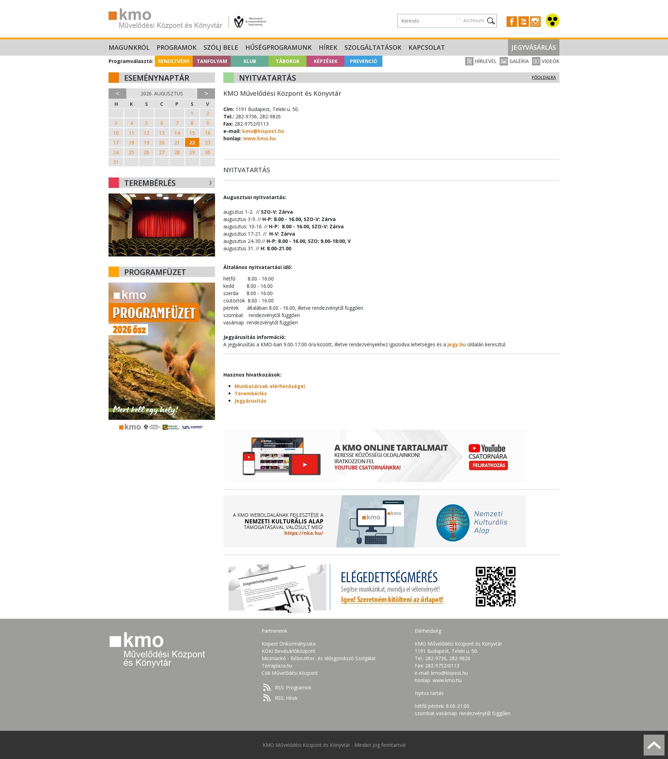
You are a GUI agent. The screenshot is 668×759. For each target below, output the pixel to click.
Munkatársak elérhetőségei (269, 386)
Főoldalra (544, 77)
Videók (549, 61)
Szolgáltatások (372, 47)
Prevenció (363, 61)
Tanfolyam (212, 61)
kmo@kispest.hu (263, 131)
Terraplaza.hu (277, 665)
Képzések (325, 61)
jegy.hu (456, 344)
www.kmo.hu (259, 138)
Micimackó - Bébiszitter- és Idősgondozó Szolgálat (319, 658)
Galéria (518, 61)
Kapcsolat (426, 47)
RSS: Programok (293, 687)
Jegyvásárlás (533, 47)
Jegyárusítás (250, 400)
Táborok (288, 61)
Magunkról (129, 47)
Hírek (328, 47)
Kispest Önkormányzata (289, 643)
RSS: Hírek (286, 698)
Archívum (473, 20)
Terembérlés (250, 393)
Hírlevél (485, 61)
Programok (177, 47)
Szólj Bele (221, 47)
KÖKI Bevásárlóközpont (289, 651)
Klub (250, 61)
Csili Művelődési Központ (290, 673)
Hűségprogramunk (278, 47)
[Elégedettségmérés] (374, 587)
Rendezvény (174, 61)
